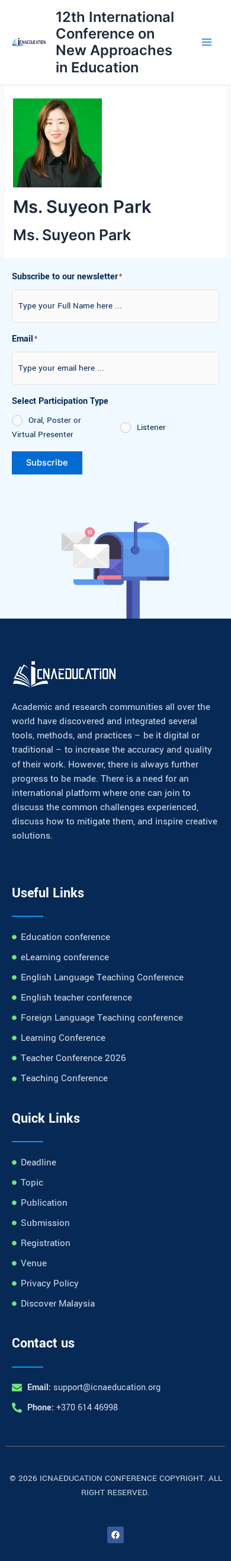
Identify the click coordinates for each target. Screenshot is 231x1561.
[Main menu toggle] (206, 42)
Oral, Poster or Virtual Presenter (46, 427)
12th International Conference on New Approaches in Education (115, 42)
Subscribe (47, 462)
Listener (151, 427)
